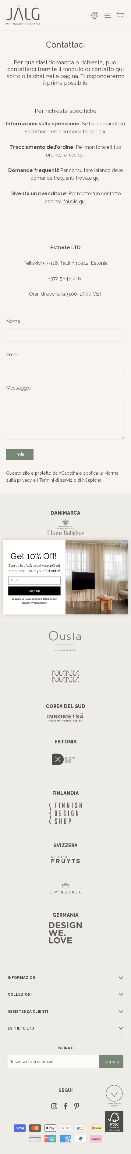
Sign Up (34, 590)
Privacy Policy (40, 603)
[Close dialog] (123, 544)
